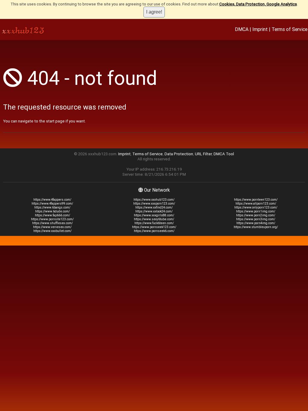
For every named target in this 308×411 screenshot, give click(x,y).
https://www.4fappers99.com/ (52, 204)
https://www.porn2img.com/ (255, 215)
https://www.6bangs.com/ (52, 207)
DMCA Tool (224, 153)
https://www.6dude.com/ (52, 211)
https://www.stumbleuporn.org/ (256, 227)
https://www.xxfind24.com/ (154, 207)
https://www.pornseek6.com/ (154, 231)
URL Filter (203, 153)
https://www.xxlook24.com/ (154, 211)
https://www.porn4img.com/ (255, 223)
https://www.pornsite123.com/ (52, 219)
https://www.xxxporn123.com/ (154, 204)
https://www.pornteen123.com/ (256, 200)
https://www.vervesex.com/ (52, 227)
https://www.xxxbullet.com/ (52, 231)
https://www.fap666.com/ (52, 215)
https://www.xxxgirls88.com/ (154, 215)
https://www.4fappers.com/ (52, 200)
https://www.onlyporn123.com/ (255, 207)
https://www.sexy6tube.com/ (154, 219)
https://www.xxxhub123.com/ (154, 200)
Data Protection (179, 153)
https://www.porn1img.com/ (255, 211)
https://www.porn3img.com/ (255, 219)
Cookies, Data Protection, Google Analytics (258, 4)
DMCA (241, 29)
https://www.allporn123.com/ (256, 204)
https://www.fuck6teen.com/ (154, 223)
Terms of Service (289, 29)
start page (55, 121)
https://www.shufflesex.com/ (52, 223)
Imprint (260, 29)
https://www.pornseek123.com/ (154, 227)
